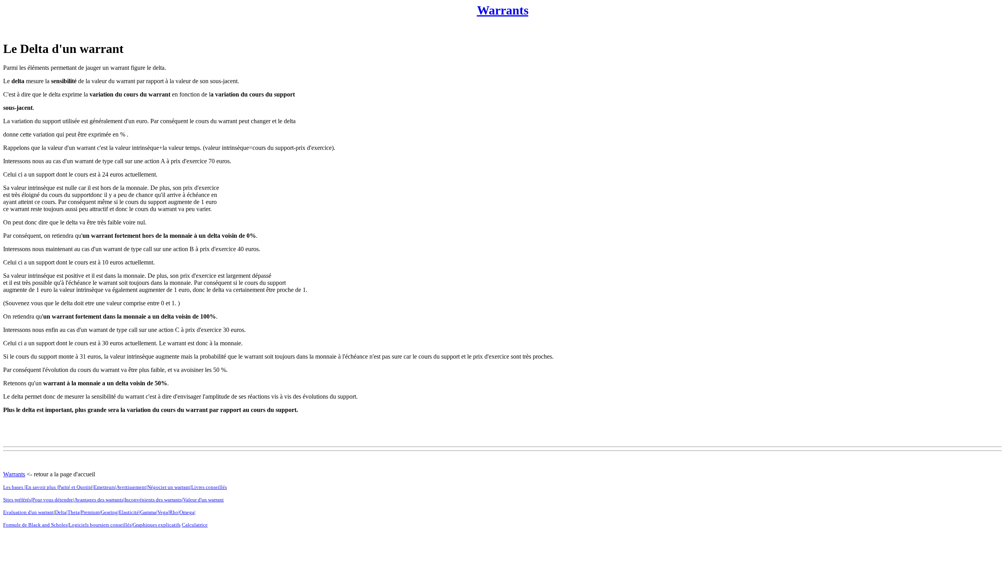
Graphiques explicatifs (157, 525)
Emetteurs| (105, 487)
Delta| (61, 512)
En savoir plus (41, 487)
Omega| (187, 512)
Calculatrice (195, 525)
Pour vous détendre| (53, 500)
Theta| (74, 512)
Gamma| (148, 512)
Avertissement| (131, 487)
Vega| (163, 512)
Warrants (502, 10)
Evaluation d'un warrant (28, 512)
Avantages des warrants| (99, 500)
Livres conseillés (209, 487)
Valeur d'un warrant (203, 500)
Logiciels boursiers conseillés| (101, 525)
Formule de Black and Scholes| (36, 525)
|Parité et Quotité (75, 487)
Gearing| (110, 512)
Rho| (174, 512)
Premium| (91, 512)
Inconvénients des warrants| (153, 500)
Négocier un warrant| (169, 487)
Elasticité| (129, 512)
